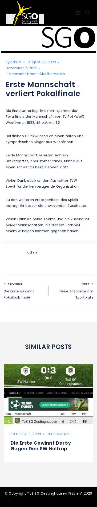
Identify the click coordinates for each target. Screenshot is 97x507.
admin (16, 62)
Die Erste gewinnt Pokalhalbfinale (19, 290)
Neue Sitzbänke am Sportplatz (76, 290)
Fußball (42, 74)
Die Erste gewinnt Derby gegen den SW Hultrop (41, 446)
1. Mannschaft (18, 74)
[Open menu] (78, 12)
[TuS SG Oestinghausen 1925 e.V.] (26, 13)
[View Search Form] (87, 12)
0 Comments (59, 434)
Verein (59, 74)
